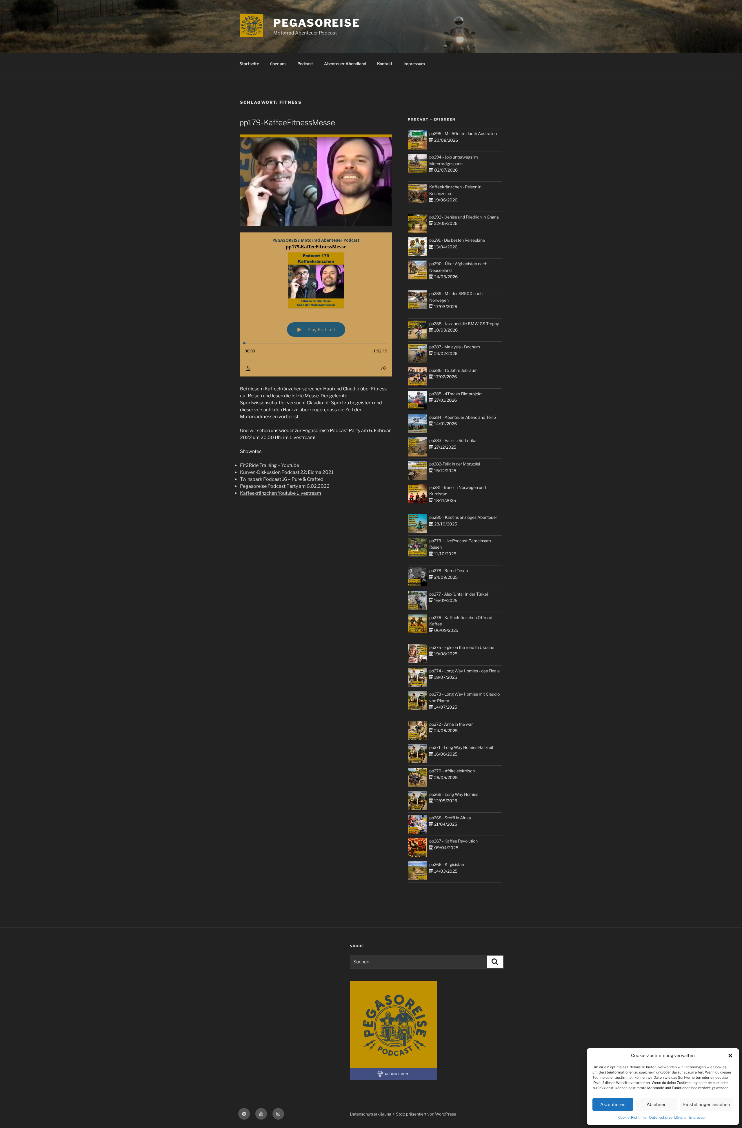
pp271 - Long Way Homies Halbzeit (461, 747)
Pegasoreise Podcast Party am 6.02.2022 (285, 486)
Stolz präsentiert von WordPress (426, 1113)
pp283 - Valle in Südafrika (453, 440)
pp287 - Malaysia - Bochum (454, 346)
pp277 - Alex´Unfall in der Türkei (458, 594)
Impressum (698, 1117)
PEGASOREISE (316, 23)
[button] (730, 1055)
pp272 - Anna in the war (451, 724)
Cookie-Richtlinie (632, 1117)
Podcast (305, 63)
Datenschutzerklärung (667, 1117)
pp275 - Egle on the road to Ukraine (461, 647)
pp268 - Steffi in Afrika (450, 817)
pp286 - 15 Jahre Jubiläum (453, 370)
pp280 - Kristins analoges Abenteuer (463, 517)
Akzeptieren (612, 1104)
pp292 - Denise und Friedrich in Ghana (464, 216)
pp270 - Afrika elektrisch (452, 770)
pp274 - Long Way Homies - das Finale (464, 670)
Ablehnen (657, 1104)
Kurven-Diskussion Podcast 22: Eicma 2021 (286, 472)
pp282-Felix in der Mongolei (454, 463)
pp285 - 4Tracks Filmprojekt (455, 393)
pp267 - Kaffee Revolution (453, 840)
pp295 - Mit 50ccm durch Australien (463, 133)
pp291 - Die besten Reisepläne (457, 240)
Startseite (249, 63)
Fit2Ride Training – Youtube (269, 465)
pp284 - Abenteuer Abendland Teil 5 (462, 417)
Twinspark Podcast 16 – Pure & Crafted (281, 479)
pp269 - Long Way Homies (453, 794)
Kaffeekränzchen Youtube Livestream (280, 493)
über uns (278, 63)
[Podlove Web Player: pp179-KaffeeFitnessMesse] (316, 304)
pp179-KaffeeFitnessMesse (287, 122)
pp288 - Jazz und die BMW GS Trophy (464, 323)
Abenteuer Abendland (345, 63)
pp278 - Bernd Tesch (448, 570)
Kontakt (384, 63)
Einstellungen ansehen (706, 1104)
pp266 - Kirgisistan (446, 864)
